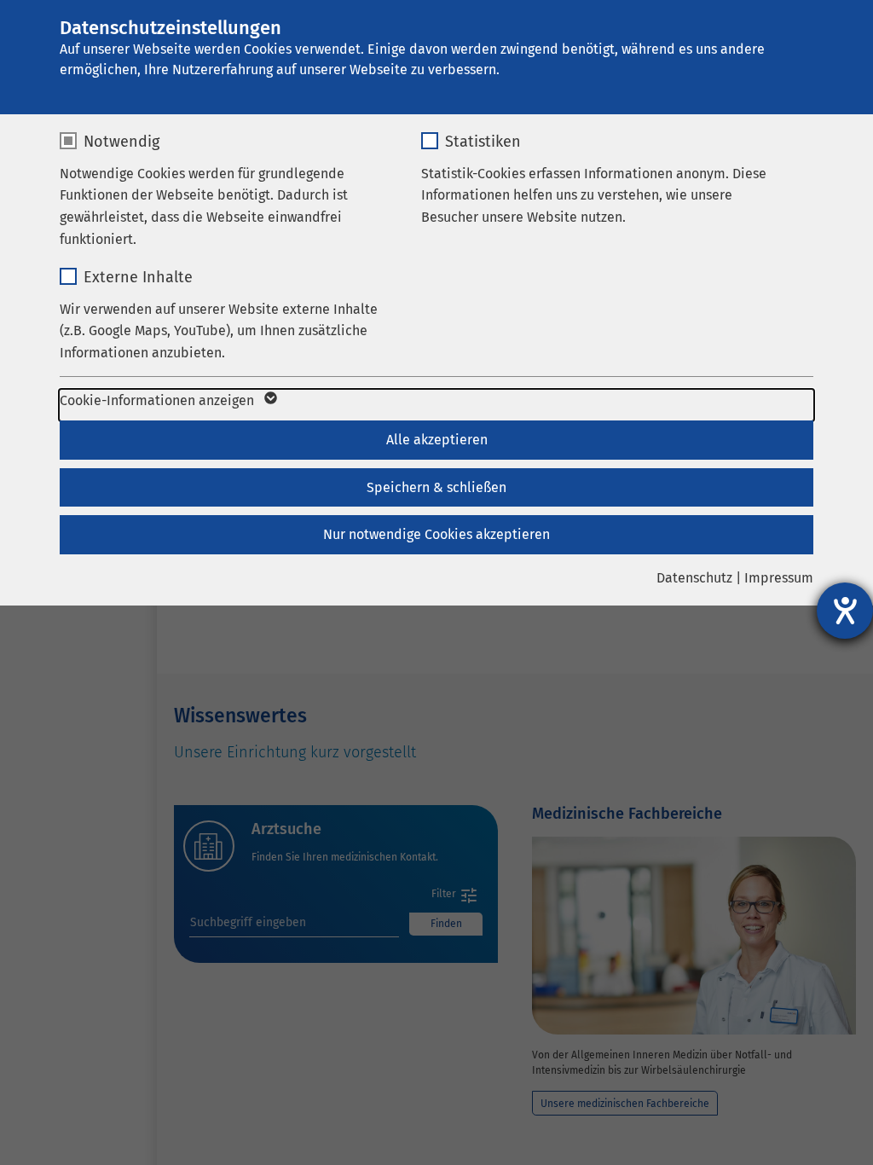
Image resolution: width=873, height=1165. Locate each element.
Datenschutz (694, 578)
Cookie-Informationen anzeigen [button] (158, 400)
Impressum (778, 578)
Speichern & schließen (436, 487)
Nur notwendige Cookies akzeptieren (436, 534)
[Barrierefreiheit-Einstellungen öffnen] (845, 610)
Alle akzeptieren (437, 440)
